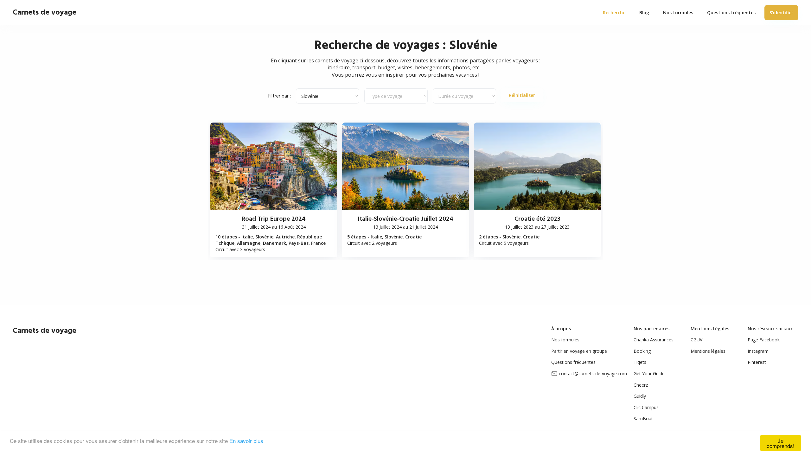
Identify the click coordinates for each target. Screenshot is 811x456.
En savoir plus (246, 441)
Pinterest (757, 362)
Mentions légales (708, 351)
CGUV (696, 340)
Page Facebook (764, 340)
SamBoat (643, 418)
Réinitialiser (522, 95)
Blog (644, 13)
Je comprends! (781, 443)
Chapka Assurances (654, 340)
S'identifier (781, 13)
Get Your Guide (649, 373)
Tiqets (640, 362)
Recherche (614, 13)
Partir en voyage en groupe (579, 351)
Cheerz (641, 385)
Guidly (640, 396)
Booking (642, 351)
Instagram (758, 351)
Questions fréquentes (573, 362)
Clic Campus (646, 407)
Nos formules (565, 340)
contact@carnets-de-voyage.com (593, 373)
